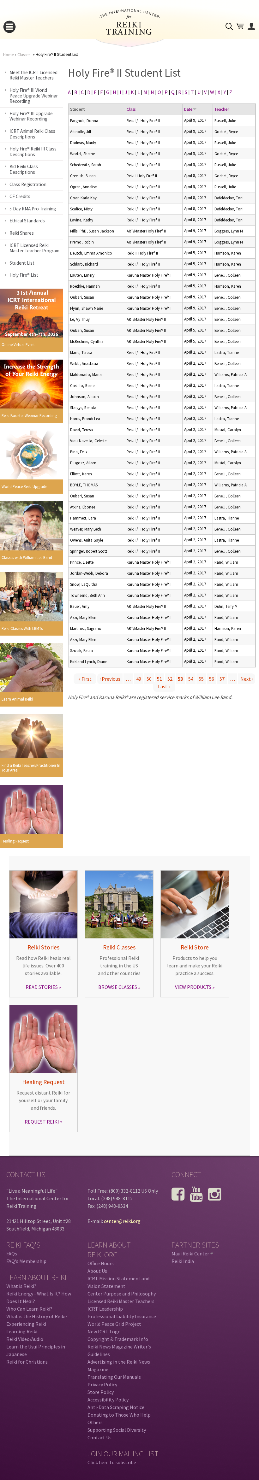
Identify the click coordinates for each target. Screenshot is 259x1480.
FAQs (11, 1253)
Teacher (221, 109)
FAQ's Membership (26, 1261)
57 (222, 679)
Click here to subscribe (111, 1462)
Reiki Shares (21, 233)
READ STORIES (42, 987)
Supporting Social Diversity (116, 1430)
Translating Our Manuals (114, 1377)
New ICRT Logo (104, 1331)
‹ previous (109, 679)
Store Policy (100, 1392)
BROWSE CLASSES (117, 987)
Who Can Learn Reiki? (29, 1309)
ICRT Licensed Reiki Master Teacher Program (34, 248)
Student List (21, 263)
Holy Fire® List (23, 275)
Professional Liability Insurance (121, 1316)
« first (85, 679)
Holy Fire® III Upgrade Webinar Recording (31, 116)
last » (164, 686)
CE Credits (19, 196)
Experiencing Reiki (26, 1324)
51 (159, 679)
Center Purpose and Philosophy (121, 1293)
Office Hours (100, 1263)
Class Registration (27, 184)
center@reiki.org (122, 1221)
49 (138, 679)
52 (169, 679)
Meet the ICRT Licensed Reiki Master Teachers (33, 75)
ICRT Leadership (105, 1309)
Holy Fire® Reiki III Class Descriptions (33, 151)
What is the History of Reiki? (37, 1316)
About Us (97, 1271)
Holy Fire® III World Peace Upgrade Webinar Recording (33, 95)
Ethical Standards (27, 221)
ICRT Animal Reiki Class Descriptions (32, 134)
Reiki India (183, 1261)
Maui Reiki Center (192, 1253)
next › (246, 679)
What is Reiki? (21, 1286)
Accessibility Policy (108, 1399)
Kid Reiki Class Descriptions (23, 169)
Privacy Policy (102, 1384)
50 (149, 679)
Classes (23, 54)
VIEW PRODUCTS (193, 987)
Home (8, 54)
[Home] (129, 33)
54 (190, 679)
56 (211, 679)
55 (201, 679)
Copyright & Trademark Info (117, 1339)
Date (188, 109)
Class (131, 109)
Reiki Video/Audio (24, 1339)
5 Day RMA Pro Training (32, 209)
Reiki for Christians (27, 1362)
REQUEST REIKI (42, 1122)
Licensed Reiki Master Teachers (120, 1301)
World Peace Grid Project (114, 1324)
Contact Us (99, 1437)
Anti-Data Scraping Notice (115, 1407)
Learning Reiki (21, 1331)
